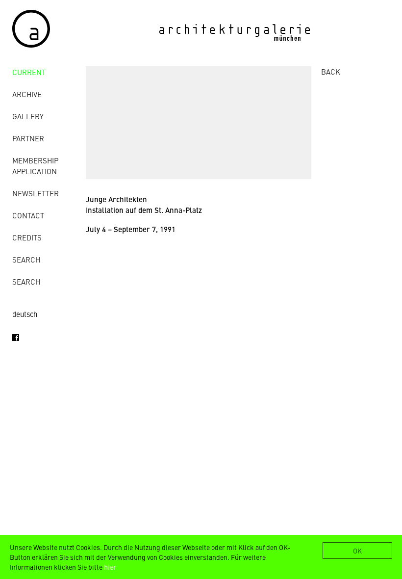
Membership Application (35, 165)
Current (29, 72)
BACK (330, 71)
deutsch (24, 314)
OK (357, 550)
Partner (28, 138)
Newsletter (35, 193)
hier (110, 567)
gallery (28, 116)
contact (28, 215)
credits (27, 237)
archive (27, 94)
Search (26, 259)
